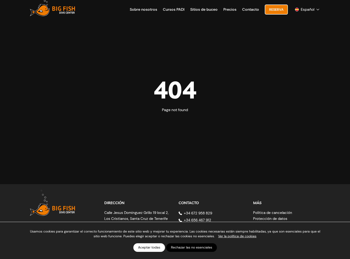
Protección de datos (270, 218)
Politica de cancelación (272, 212)
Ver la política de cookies (237, 236)
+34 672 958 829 (198, 213)
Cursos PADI (174, 9)
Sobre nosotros (143, 9)
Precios (229, 9)
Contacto (250, 9)
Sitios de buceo (204, 9)
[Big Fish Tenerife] (52, 206)
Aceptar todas (149, 247)
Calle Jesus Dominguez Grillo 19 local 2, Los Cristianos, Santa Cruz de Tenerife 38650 (136, 218)
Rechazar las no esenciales (191, 247)
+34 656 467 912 (197, 220)
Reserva (276, 9)
